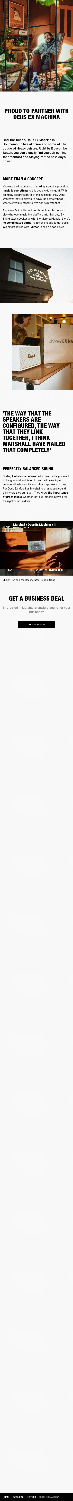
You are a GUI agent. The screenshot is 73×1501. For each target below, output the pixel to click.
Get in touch (37, 624)
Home (6, 1497)
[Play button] (36, 548)
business (18, 1497)
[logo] (13, 13)
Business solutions (58, 7)
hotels (31, 1497)
